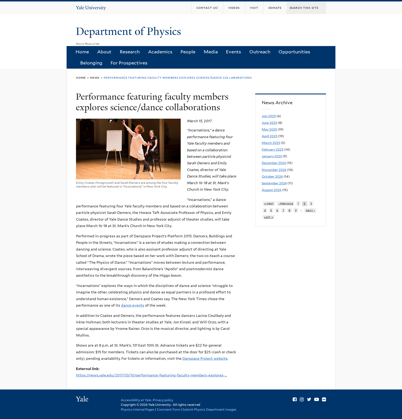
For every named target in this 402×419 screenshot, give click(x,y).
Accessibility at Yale (136, 400)
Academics (160, 51)
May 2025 (269, 129)
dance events (132, 305)
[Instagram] (302, 399)
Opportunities (294, 51)
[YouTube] (316, 399)
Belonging (91, 63)
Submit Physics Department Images (209, 409)
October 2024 (272, 177)
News (94, 78)
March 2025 (271, 143)
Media (211, 51)
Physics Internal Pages (137, 409)
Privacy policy (163, 400)
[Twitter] (309, 399)
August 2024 (271, 190)
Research (130, 51)
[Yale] (82, 399)
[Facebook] (295, 399)
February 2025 (272, 150)
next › (310, 210)
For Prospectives (129, 63)
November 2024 (274, 170)
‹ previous (285, 203)
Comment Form (168, 409)
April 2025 (269, 136)
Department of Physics (130, 31)
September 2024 (274, 183)
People (187, 51)
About (104, 51)
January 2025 (272, 156)
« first (269, 203)
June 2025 (269, 123)
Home (82, 51)
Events (233, 51)
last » (268, 217)
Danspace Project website (205, 358)
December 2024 (274, 163)
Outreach (259, 51)
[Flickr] (324, 399)
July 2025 (269, 116)
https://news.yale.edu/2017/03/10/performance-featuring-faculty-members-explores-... (151, 375)
